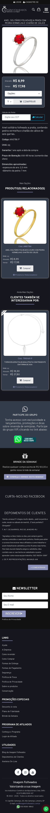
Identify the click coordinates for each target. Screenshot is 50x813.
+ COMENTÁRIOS (38, 567)
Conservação (7, 691)
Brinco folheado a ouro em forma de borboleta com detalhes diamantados (25, 363)
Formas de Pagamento (11, 668)
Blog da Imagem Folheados (13, 752)
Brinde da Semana (10, 716)
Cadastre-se (32, 2)
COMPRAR (32, 101)
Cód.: (25, 246)
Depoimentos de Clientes (13, 757)
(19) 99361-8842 (26, 807)
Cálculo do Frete (8, 112)
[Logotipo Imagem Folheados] (14, 9)
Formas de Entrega (10, 663)
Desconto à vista (9, 707)
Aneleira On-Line (9, 761)
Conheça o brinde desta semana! (26, 477)
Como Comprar (8, 659)
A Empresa (6, 650)
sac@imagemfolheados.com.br (28, 804)
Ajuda (4, 645)
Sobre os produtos (10, 686)
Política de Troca (9, 677)
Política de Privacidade (11, 619)
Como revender (8, 654)
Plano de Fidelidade (10, 711)
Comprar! (27, 267)
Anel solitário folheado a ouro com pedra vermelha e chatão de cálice (25, 251)
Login (18, 2)
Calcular (38, 117)
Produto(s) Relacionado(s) (26, 275)
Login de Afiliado (9, 736)
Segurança (6, 673)
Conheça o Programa (11, 732)
